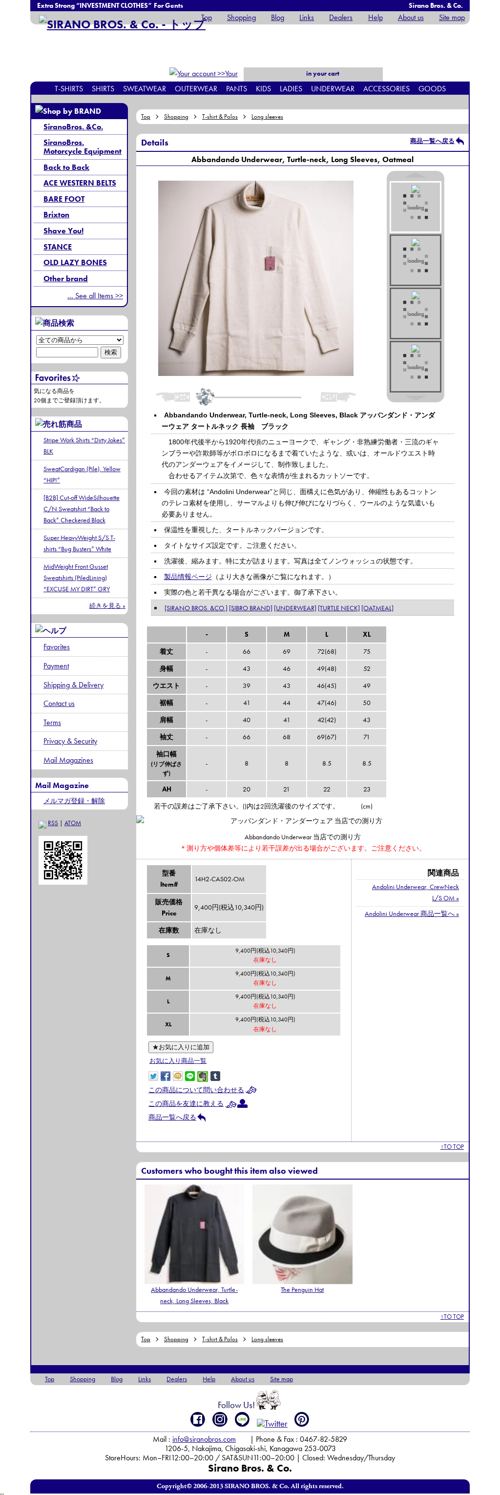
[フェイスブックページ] (198, 1419)
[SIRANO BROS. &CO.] (196, 607)
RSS (53, 823)
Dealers (341, 17)
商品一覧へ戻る (432, 141)
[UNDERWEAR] (295, 607)
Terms (52, 722)
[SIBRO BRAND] (250, 607)
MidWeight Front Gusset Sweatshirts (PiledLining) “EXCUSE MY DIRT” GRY (76, 577)
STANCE (57, 247)
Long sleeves (267, 116)
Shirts (103, 88)
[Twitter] (272, 1423)
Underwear (332, 88)
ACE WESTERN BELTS (79, 183)
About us (411, 17)
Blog (277, 17)
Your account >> (221, 79)
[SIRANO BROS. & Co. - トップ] (122, 24)
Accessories (386, 88)
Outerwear (196, 88)
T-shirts (69, 88)
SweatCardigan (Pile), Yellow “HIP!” (82, 474)
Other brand (65, 278)
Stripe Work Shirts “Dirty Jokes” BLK (84, 446)
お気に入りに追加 (180, 1047)
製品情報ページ (188, 577)
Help (375, 17)
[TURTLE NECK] (339, 607)
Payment (56, 666)
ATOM (72, 823)
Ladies (291, 88)
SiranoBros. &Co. (73, 127)
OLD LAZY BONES (75, 262)
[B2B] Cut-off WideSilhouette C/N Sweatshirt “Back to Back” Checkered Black (81, 508)
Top (206, 17)
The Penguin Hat (302, 1289)
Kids (263, 88)
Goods (432, 88)
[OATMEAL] (377, 607)
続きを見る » (107, 606)
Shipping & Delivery (73, 685)
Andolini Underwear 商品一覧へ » (412, 913)
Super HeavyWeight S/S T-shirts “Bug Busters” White (79, 543)
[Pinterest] (302, 1419)
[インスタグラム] (220, 1419)
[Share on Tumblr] (215, 1075)
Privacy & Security (70, 741)
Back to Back (66, 167)
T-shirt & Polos (220, 116)
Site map (452, 17)
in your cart (322, 73)
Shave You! (63, 231)
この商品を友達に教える (186, 1103)
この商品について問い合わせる (196, 1089)
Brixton (56, 214)
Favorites (56, 647)
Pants (236, 88)
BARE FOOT (63, 199)
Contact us (59, 703)
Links (306, 17)
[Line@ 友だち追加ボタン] (242, 1419)
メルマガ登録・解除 (74, 800)
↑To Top (452, 1146)
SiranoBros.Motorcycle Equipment (82, 146)
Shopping (241, 17)
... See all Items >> (95, 296)
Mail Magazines (68, 760)
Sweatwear (144, 88)
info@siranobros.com (204, 1439)
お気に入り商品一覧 (178, 1061)
